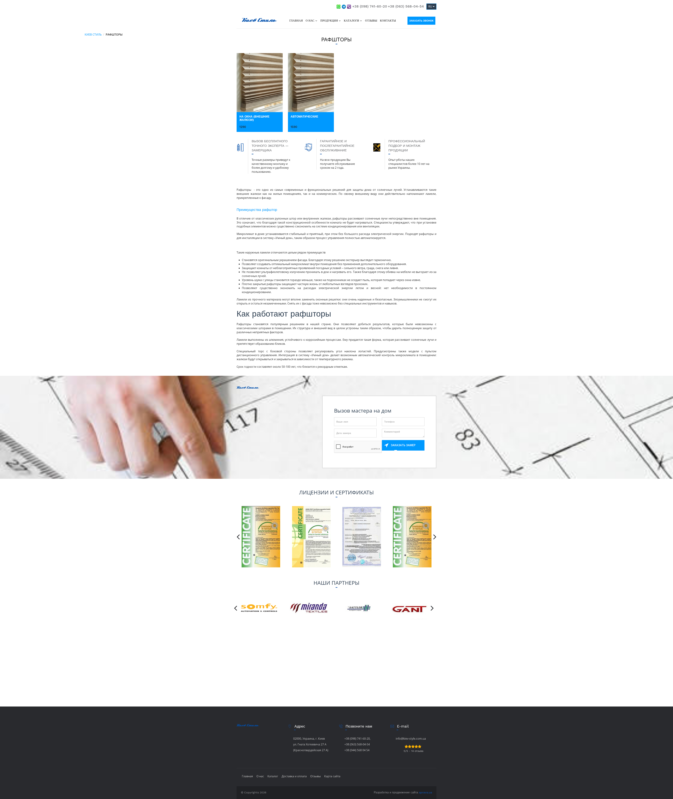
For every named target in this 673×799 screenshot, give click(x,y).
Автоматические (304, 116)
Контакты (388, 20)
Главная (296, 20)
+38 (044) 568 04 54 (356, 750)
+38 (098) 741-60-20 (369, 6)
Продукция (329, 20)
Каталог (272, 776)
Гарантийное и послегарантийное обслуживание (337, 145)
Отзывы (371, 20)
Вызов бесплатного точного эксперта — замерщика (270, 145)
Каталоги (351, 20)
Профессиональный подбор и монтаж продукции (406, 145)
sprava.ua (425, 792)
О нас (310, 20)
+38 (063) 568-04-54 (406, 6)
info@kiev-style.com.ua (411, 738)
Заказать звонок (421, 20)
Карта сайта (332, 776)
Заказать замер (403, 445)
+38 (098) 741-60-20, (357, 738)
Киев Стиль (93, 34)
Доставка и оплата (294, 776)
